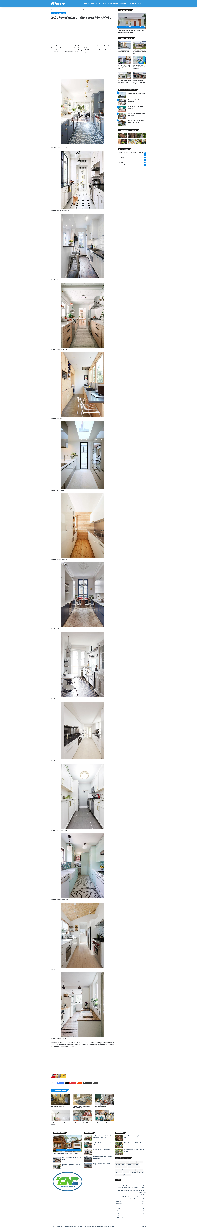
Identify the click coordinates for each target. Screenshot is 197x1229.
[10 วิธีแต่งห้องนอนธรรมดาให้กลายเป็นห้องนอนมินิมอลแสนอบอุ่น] (82, 1099)
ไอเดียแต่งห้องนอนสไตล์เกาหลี (57, 1106)
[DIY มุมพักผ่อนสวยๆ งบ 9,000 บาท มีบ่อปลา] (119, 1145)
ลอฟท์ (123, 1164)
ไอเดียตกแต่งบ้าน (119, 1175)
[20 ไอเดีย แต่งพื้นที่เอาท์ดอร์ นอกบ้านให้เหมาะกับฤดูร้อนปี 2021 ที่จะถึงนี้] (132, 141)
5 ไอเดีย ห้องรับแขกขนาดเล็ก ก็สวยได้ (103, 1123)
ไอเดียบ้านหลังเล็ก (122, 157)
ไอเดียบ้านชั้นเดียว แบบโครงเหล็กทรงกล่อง (137, 93)
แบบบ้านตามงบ (95, 3)
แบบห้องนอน (125, 1172)
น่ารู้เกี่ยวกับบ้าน (132, 3)
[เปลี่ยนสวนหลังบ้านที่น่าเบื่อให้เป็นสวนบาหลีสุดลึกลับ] (122, 141)
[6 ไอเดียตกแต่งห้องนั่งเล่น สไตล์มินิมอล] (82, 1115)
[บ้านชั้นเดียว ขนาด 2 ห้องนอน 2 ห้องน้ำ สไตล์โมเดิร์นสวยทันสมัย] (57, 1166)
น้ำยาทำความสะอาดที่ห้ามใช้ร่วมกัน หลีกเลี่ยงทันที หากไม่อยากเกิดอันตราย (139, 67)
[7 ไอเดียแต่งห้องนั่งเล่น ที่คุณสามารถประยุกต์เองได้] (122, 102)
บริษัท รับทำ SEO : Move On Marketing (105, 1226)
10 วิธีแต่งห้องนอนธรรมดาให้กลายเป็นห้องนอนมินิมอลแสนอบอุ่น (82, 1106)
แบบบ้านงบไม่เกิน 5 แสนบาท (133, 1167)
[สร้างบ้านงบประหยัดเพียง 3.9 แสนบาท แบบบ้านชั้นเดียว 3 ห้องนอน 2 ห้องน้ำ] (88, 1165)
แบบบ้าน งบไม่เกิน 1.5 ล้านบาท (132, 1164)
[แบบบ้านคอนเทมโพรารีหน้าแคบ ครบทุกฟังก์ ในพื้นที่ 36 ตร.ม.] (124, 60)
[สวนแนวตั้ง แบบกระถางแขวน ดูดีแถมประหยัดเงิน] (122, 135)
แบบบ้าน (104, 3)
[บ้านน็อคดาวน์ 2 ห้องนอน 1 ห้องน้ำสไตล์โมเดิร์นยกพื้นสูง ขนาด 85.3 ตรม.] (88, 1138)
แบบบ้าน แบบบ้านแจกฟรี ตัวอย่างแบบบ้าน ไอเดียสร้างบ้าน (131, 152)
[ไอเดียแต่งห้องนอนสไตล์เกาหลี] (60, 1099)
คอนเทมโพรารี (118, 1161)
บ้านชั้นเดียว (133, 1161)
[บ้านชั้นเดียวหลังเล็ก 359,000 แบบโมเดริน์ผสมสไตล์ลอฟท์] (88, 1159)
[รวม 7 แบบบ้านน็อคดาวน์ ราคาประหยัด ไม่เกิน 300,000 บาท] (88, 1145)
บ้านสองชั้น (118, 1164)
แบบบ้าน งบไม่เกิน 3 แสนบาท (121, 1167)
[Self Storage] (58, 1077)
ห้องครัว (66, 10)
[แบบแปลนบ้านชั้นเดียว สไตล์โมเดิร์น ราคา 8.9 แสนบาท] (124, 75)
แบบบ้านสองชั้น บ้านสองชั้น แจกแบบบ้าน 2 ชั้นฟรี (127, 1196)
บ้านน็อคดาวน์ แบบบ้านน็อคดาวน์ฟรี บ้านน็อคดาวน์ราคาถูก (129, 1190)
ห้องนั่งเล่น (119, 1211)
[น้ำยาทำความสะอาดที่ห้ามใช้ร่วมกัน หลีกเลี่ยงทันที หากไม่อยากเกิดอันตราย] (139, 60)
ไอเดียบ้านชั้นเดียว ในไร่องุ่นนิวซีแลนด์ (101, 1149)
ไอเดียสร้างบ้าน (127, 1175)
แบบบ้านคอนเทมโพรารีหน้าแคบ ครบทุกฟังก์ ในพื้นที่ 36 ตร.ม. (124, 67)
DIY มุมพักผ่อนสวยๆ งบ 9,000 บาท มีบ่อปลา (134, 1143)
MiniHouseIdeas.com (67, 1226)
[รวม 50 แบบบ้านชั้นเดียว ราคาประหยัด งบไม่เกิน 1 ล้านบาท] (122, 116)
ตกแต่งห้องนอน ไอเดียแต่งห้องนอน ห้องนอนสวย (127, 1206)
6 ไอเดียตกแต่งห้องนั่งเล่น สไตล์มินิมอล (81, 1123)
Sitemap (144, 1226)
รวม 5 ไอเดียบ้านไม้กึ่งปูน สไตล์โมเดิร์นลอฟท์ (65, 1153)
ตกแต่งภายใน (126, 1161)
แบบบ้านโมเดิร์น (118, 1172)
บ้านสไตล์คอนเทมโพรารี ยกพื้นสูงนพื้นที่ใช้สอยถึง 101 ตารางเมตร (139, 51)
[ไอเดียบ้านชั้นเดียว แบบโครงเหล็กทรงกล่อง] (122, 95)
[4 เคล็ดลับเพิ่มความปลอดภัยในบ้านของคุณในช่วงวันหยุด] (124, 45)
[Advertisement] (82, 33)
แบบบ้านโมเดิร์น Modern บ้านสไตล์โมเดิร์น (126, 1199)
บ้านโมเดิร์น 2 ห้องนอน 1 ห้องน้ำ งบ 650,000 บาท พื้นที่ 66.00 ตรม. (139, 82)
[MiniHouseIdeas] (58, 3)
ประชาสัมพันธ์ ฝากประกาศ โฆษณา (126, 165)
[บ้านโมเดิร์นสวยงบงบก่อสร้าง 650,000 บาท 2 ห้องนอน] (57, 1160)
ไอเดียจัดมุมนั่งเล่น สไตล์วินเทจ (101, 1106)
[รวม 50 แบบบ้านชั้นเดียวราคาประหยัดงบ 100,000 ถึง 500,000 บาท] (122, 123)
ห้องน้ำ (118, 1213)
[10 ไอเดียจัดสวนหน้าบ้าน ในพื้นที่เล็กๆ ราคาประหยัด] (141, 141)
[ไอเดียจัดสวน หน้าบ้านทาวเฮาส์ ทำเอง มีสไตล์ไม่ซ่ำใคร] (119, 1152)
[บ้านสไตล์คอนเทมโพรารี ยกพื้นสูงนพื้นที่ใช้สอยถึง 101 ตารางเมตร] (139, 45)
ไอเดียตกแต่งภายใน (112, 3)
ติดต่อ (139, 3)
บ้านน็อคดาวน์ (140, 1161)
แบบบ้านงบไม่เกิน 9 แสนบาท (121, 1169)
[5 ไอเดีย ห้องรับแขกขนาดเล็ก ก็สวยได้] (104, 1115)
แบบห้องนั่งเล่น (133, 1172)
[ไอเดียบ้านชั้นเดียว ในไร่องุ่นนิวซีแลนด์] (88, 1152)
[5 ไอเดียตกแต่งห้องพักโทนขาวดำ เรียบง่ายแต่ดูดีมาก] (60, 1115)
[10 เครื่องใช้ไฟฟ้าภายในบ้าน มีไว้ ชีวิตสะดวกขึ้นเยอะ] (122, 109)
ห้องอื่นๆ (119, 1215)
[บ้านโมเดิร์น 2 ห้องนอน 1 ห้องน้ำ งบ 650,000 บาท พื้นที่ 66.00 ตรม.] (139, 75)
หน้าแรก (87, 3)
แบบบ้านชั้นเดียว (131, 1169)
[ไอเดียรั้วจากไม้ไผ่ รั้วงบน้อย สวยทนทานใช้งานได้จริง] (132, 135)
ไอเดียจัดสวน (123, 3)
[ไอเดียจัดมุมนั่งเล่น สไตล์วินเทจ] (104, 1099)
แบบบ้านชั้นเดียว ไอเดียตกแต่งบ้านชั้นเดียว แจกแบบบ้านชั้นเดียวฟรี (131, 1192)
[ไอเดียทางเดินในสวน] (141, 135)
